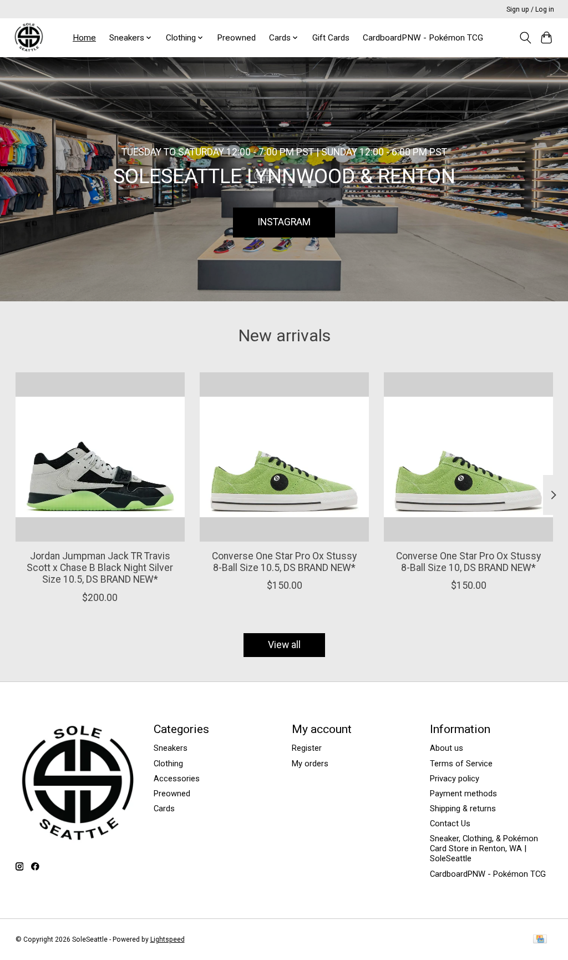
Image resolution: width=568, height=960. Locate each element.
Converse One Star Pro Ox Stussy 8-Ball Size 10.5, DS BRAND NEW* (284, 561)
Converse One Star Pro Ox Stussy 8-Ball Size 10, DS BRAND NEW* (468, 561)
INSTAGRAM (284, 222)
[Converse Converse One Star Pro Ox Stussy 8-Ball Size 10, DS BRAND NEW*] (468, 457)
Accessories (177, 779)
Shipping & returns (463, 809)
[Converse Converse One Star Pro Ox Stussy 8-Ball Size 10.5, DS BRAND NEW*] (284, 457)
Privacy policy (454, 779)
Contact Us (450, 823)
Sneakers (170, 748)
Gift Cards (330, 38)
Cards (164, 809)
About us (446, 748)
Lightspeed (167, 939)
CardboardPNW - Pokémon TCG (423, 38)
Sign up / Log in (530, 9)
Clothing (168, 764)
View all (284, 644)
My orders (310, 764)
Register (307, 748)
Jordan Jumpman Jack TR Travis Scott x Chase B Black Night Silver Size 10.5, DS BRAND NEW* (100, 567)
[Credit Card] (540, 939)
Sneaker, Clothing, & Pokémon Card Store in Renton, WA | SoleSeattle (484, 848)
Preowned (236, 38)
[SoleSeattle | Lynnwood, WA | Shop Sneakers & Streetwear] (28, 37)
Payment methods (463, 794)
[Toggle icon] (525, 38)
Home (84, 38)
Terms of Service (461, 764)
